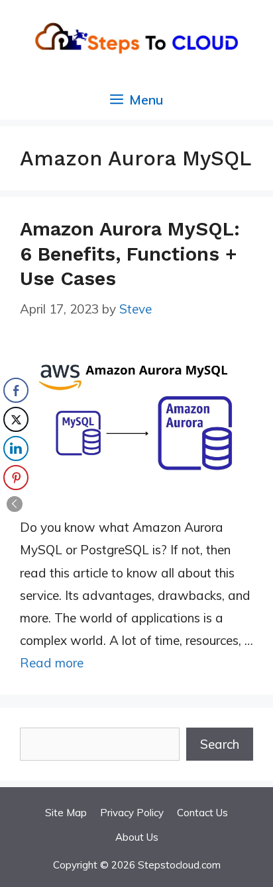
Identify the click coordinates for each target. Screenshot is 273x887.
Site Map (66, 812)
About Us (136, 837)
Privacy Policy (132, 812)
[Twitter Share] (15, 419)
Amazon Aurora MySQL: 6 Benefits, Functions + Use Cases (130, 254)
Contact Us (202, 812)
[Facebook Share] (15, 390)
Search (219, 744)
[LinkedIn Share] (15, 448)
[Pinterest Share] (15, 477)
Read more (51, 663)
